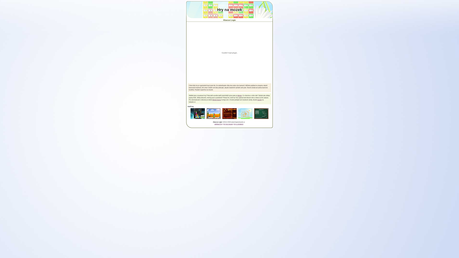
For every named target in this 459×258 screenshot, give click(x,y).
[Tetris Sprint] (197, 119)
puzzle (259, 100)
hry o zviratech (238, 124)
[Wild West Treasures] (213, 119)
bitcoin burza (217, 100)
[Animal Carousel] (245, 119)
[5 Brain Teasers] (261, 119)
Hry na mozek (229, 10)
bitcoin (240, 95)
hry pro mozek (228, 124)
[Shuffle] (229, 119)
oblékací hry (218, 124)
